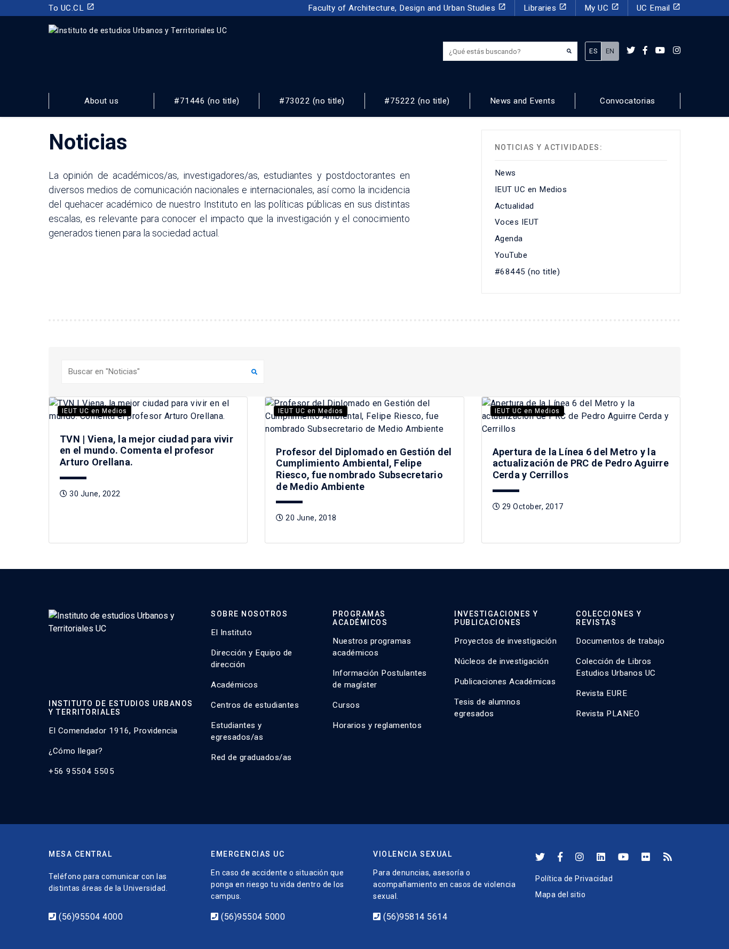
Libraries (545, 8)
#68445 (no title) (527, 271)
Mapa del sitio (560, 894)
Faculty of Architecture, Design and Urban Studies (407, 8)
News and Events (523, 101)
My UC (601, 8)
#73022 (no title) (312, 101)
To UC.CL (71, 8)
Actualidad (514, 206)
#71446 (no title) (207, 101)
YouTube (511, 255)
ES (593, 51)
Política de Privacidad (574, 878)
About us (101, 101)
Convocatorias (627, 101)
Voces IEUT (517, 222)
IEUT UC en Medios (531, 189)
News (505, 173)
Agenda (509, 238)
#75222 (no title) (417, 101)
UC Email (659, 8)
